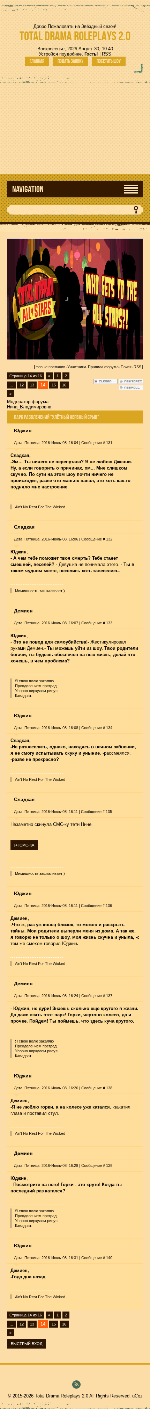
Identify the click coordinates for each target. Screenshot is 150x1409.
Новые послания (50, 367)
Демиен (23, 610)
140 (109, 1258)
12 (22, 385)
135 (109, 811)
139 (109, 1165)
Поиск (126, 367)
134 (109, 728)
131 (109, 443)
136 (109, 905)
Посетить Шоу (109, 61)
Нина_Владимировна (29, 406)
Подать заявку (70, 61)
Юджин (22, 430)
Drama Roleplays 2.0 (75, 36)
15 (54, 385)
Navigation (28, 189)
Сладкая (24, 527)
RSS (106, 54)
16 (64, 385)
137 (109, 996)
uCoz (137, 1396)
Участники (76, 367)
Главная (37, 61)
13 (32, 385)
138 (109, 1088)
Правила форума (103, 367)
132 (109, 539)
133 (109, 623)
